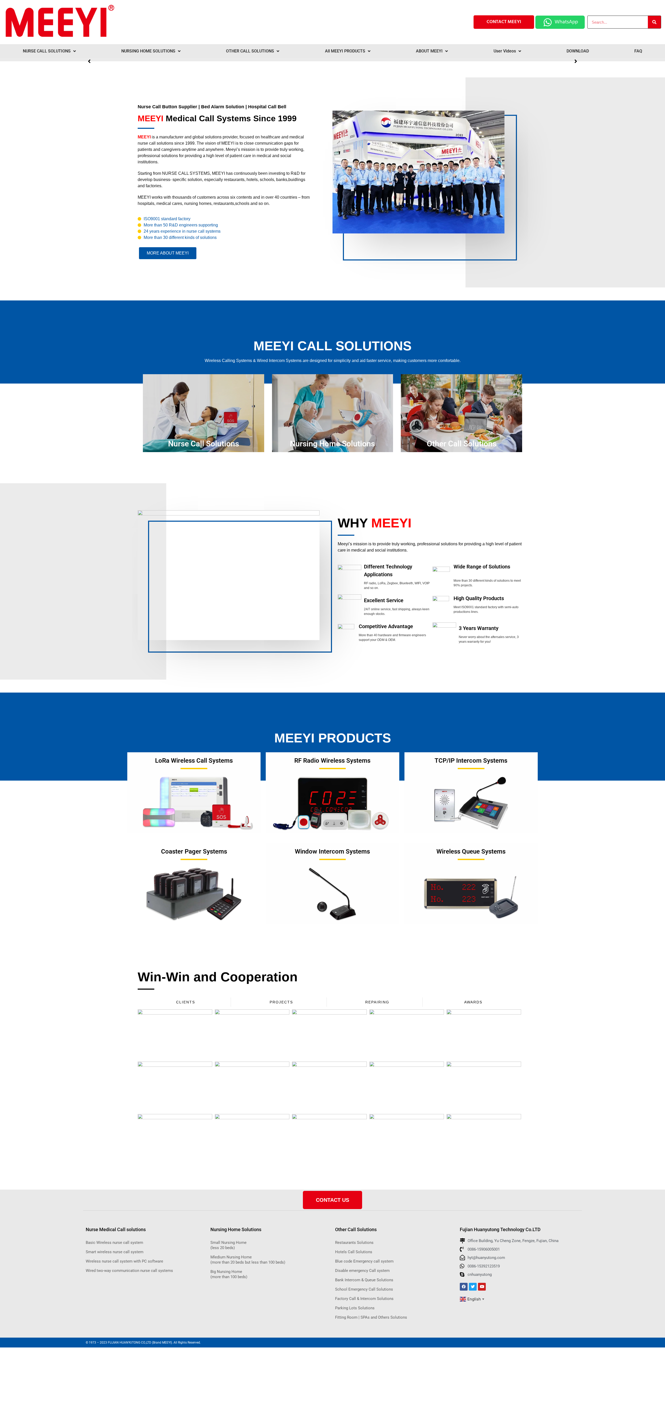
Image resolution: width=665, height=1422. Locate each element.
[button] (575, 61)
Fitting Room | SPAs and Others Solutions (371, 1317)
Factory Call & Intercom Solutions (364, 1298)
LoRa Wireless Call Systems (194, 760)
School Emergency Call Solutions (364, 1289)
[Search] (654, 22)
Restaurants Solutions (354, 1242)
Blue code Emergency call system (364, 1261)
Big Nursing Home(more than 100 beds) (228, 1274)
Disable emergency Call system (362, 1270)
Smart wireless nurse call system (114, 1252)
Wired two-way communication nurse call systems (129, 1270)
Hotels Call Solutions (353, 1252)
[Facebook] (464, 1287)
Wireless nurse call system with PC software (124, 1261)
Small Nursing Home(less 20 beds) (228, 1245)
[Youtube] (482, 1287)
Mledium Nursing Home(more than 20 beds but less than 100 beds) (247, 1260)
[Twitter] (473, 1287)
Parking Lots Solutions (355, 1308)
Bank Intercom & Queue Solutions (364, 1280)
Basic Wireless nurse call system (114, 1242)
